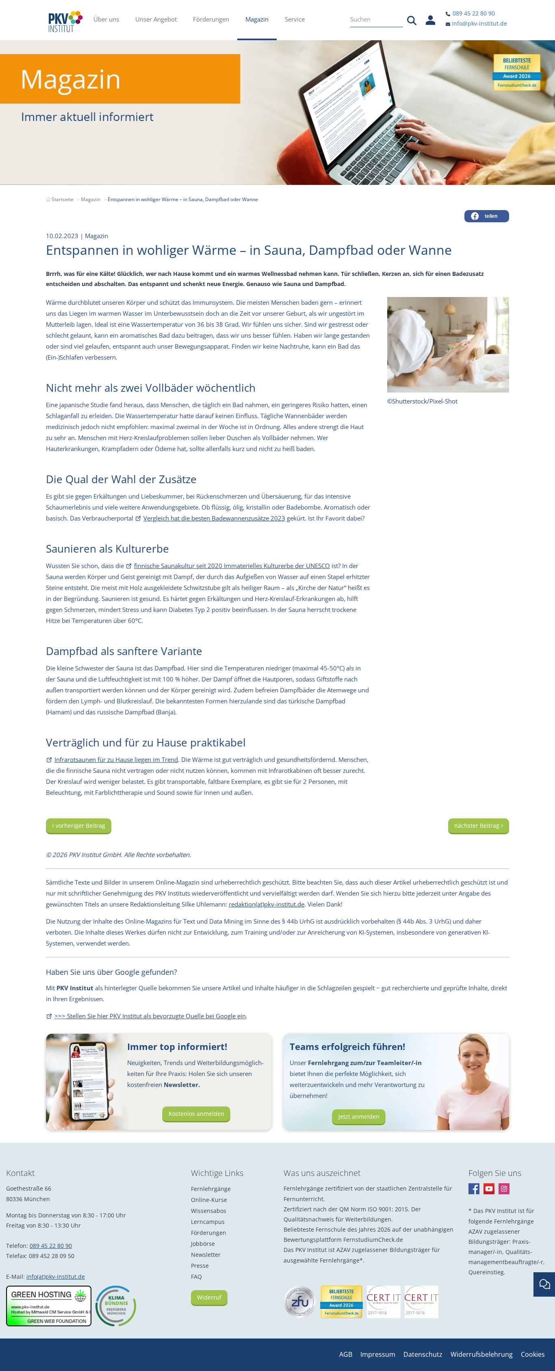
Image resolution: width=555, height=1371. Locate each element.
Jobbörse (203, 1243)
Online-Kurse (209, 1200)
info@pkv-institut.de (478, 23)
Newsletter (206, 1254)
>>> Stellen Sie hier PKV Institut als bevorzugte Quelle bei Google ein (150, 1016)
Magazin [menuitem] (257, 19)
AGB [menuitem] (345, 1354)
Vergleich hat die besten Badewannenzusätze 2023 (214, 518)
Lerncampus (208, 1222)
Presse (200, 1265)
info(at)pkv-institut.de (55, 1276)
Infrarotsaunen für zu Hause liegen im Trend (116, 759)
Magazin (90, 199)
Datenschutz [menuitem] (422, 1354)
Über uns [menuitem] (106, 19)
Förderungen (208, 1233)
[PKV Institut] (65, 21)
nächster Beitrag (477, 825)
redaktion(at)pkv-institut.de (266, 904)
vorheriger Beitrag (79, 825)
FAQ (196, 1276)
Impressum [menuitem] (377, 1354)
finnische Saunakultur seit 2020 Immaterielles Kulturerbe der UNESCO (232, 566)
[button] (486, 216)
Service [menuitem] (295, 19)
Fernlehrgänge (211, 1189)
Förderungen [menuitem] (211, 19)
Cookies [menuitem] (533, 1354)
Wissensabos (208, 1211)
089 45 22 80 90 (473, 13)
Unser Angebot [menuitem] (156, 19)
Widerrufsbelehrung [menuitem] (482, 1354)
